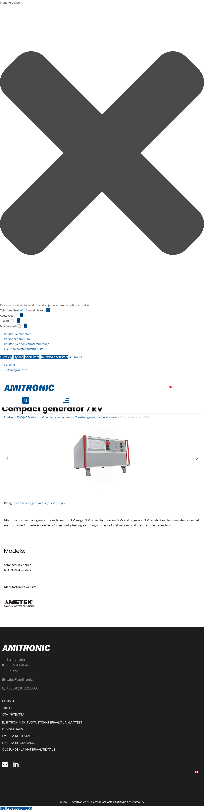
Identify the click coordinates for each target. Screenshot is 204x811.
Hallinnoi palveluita (17, 339)
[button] (102, 154)
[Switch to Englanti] (170, 386)
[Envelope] (5, 764)
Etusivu (8, 417)
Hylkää (19, 357)
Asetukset (32, 357)
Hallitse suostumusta (16, 808)
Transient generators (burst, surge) (96, 417)
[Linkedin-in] (16, 764)
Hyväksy (6, 357)
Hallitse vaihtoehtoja (17, 334)
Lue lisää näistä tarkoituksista (23, 349)
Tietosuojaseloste (15, 370)
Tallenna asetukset (54, 357)
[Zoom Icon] (102, 458)
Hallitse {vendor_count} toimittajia (26, 344)
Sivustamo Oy (135, 801)
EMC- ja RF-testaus (27, 417)
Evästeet (9, 365)
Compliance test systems (57, 417)
